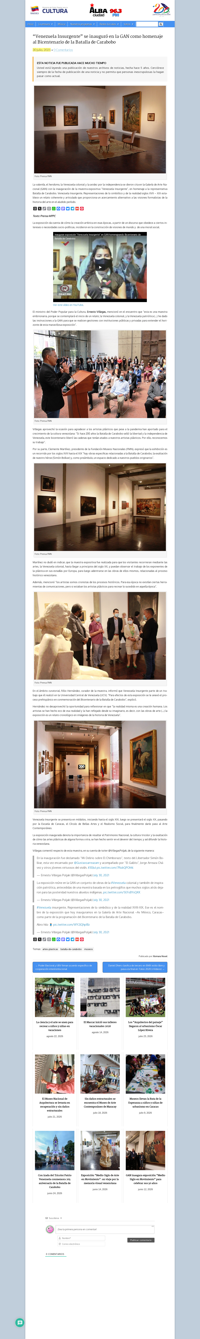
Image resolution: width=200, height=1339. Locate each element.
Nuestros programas (81, 24)
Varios (127, 24)
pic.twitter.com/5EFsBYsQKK (121, 892)
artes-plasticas (50, 949)
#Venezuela (118, 883)
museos (88, 949)
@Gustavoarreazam (86, 863)
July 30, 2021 (101, 875)
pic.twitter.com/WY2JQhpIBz (71, 924)
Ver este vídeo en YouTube (68, 304)
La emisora (44, 24)
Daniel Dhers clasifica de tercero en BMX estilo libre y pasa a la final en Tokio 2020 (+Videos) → (136, 967)
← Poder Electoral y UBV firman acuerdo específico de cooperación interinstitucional (63, 967)
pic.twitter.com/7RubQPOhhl (115, 867)
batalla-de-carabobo (71, 949)
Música (61, 24)
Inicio (30, 24)
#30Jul (92, 867)
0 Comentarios (63, 50)
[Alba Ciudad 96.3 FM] (100, 10)
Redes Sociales (108, 24)
